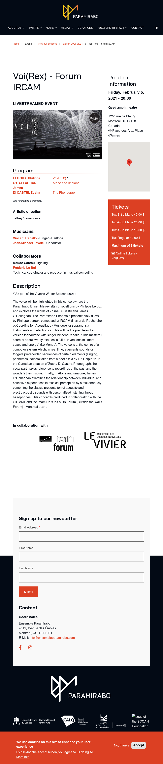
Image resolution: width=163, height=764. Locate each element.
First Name (26, 548)
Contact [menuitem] (137, 27)
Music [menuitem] (49, 29)
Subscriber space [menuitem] (110, 29)
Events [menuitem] (32, 29)
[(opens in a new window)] (20, 647)
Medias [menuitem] (65, 29)
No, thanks (121, 745)
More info (22, 756)
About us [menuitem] (13, 29)
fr (156, 27)
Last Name (26, 568)
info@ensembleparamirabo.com (52, 637)
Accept (138, 745)
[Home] (80, 12)
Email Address (28, 527)
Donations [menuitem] (85, 27)
